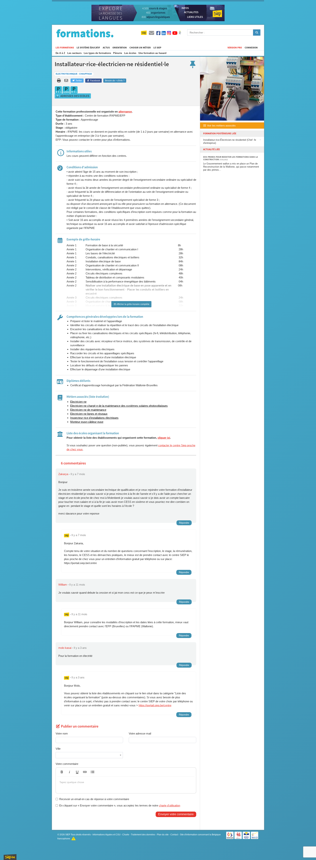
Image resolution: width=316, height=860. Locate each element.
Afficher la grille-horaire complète (132, 304)
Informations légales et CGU (107, 834)
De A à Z (60, 53)
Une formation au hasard (152, 53)
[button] (61, 772)
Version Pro (234, 47)
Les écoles (130, 53)
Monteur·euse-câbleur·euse (86, 421)
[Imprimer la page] (59, 81)
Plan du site (163, 834)
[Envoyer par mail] (67, 81)
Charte (125, 834)
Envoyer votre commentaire (176, 814)
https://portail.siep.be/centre (155, 705)
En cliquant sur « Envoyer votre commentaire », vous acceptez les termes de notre (119, 805)
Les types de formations (97, 53)
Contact (174, 834)
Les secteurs (74, 53)
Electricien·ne (78, 401)
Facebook (95, 80)
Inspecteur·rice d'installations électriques (94, 417)
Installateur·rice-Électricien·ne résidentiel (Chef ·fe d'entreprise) (229, 141)
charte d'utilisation (169, 805)
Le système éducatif (88, 47)
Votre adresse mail (140, 733)
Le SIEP (157, 47)
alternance (125, 111)
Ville (58, 748)
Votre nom (62, 733)
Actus (106, 47)
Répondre (184, 522)
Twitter (78, 80)
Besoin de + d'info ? (115, 80)
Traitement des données (143, 834)
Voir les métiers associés (221, 125)
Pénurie (117, 53)
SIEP (67, 834)
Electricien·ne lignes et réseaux (89, 413)
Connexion (251, 47)
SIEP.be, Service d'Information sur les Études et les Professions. (10, 857)
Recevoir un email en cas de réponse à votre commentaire (94, 799)
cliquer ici (164, 437)
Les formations (65, 47)
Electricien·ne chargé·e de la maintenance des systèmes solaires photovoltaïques (119, 405)
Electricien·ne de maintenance (88, 409)
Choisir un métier (140, 47)
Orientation (119, 47)
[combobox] (89, 755)
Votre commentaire (67, 763)
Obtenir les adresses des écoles (73, 95)
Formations (85, 33)
